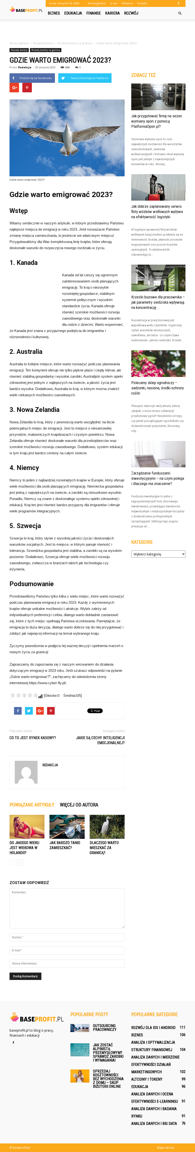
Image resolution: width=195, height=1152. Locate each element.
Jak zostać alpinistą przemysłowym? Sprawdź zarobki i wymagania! (108, 1053)
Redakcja (24, 67)
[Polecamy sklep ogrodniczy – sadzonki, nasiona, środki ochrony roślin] (158, 363)
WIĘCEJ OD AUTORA (79, 805)
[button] (179, 13)
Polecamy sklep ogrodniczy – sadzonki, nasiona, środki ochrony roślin (157, 388)
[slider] (24, 695)
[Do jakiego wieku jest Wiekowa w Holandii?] (27, 827)
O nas (113, 3)
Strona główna (97, 3)
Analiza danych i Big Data (154, 1123)
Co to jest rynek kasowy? (33, 738)
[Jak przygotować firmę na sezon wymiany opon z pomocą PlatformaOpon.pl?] (158, 97)
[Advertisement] (97, 30)
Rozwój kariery (19, 50)
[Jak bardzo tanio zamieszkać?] (66, 827)
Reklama (127, 3)
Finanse (93, 13)
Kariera (112, 13)
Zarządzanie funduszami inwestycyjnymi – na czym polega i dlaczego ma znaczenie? (157, 478)
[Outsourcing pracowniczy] (79, 1028)
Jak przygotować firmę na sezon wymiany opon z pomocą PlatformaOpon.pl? (156, 121)
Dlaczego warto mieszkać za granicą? (104, 848)
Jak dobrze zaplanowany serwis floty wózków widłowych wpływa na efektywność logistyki (157, 211)
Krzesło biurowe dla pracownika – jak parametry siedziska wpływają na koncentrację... (158, 302)
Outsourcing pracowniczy (105, 1027)
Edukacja (73, 13)
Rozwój (131, 13)
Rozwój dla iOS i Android (153, 1027)
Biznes (54, 13)
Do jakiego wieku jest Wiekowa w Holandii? (24, 848)
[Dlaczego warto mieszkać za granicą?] (107, 827)
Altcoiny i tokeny (146, 1079)
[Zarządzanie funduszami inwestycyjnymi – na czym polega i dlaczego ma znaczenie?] (158, 454)
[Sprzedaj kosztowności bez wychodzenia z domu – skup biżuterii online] (79, 1076)
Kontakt (142, 3)
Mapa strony (165, 1148)
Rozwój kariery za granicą (45, 50)
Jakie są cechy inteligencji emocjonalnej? (100, 740)
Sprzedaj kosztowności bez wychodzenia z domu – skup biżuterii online (108, 1079)
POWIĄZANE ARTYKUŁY (32, 805)
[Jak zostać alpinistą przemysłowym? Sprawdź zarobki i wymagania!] (79, 1049)
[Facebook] (178, 3)
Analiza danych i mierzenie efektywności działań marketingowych (155, 1064)
